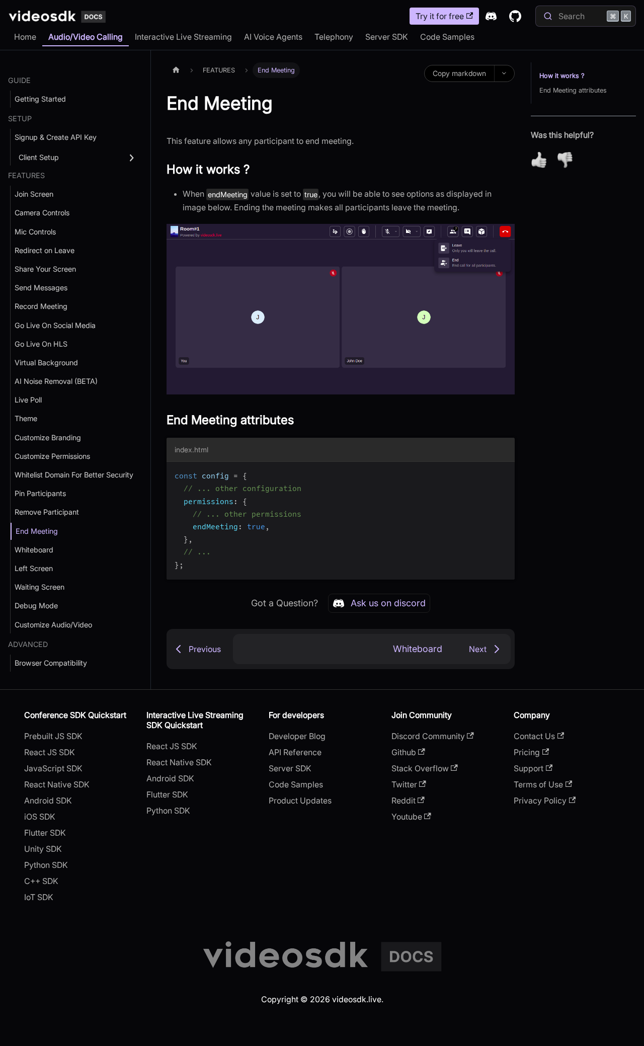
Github (403, 752)
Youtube (406, 817)
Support (528, 768)
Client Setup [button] (39, 157)
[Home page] (176, 70)
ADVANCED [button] (28, 644)
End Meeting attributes (573, 90)
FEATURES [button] (26, 175)
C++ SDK (41, 881)
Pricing (527, 752)
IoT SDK (38, 897)
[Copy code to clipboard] (502, 474)
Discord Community (428, 736)
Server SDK (386, 37)
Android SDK (48, 800)
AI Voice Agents (273, 37)
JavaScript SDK (53, 768)
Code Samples (447, 37)
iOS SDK (39, 817)
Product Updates (300, 800)
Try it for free (440, 16)
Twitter (404, 784)
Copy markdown (459, 73)
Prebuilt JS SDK (53, 736)
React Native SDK (57, 784)
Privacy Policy (540, 800)
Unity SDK (43, 849)
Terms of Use (538, 784)
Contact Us (534, 736)
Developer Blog (297, 736)
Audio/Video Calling (85, 37)
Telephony (333, 37)
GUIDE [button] (19, 80)
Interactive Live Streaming (183, 37)
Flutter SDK (45, 833)
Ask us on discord (388, 603)
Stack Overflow (420, 768)
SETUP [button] (20, 118)
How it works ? (562, 75)
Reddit (403, 800)
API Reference (295, 752)
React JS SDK (49, 752)
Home (25, 37)
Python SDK (46, 865)
